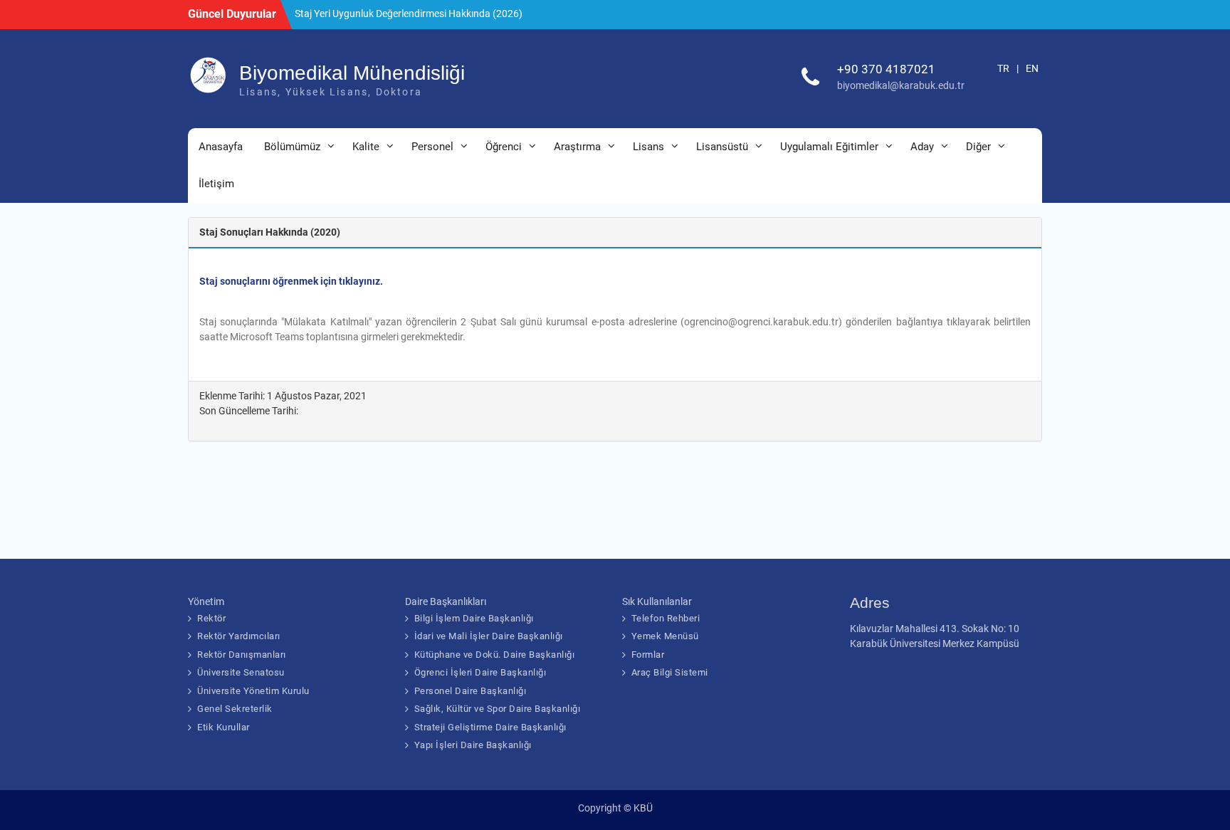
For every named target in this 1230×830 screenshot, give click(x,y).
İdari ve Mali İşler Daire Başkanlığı (488, 636)
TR (1003, 68)
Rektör (211, 618)
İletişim (216, 183)
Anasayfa (221, 146)
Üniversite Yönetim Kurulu (253, 690)
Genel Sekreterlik (235, 708)
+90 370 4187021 (886, 69)
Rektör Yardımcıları (238, 636)
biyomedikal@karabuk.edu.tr (900, 85)
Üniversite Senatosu (241, 672)
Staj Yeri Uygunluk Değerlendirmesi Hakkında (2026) (408, 13)
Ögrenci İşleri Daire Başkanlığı (480, 672)
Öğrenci (503, 146)
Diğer (978, 146)
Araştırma (577, 146)
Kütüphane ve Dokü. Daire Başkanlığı (494, 654)
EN (1032, 68)
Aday (922, 146)
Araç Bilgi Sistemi (669, 672)
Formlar (648, 654)
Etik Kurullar (223, 727)
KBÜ (643, 808)
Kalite (365, 146)
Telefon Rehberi (665, 618)
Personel (432, 146)
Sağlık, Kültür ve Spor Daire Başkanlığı (497, 708)
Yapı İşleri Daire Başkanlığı (473, 745)
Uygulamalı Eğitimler (829, 146)
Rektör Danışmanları (241, 654)
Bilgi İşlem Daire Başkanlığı (474, 618)
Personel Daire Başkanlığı (470, 690)
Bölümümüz (292, 146)
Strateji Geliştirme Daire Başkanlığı (490, 727)
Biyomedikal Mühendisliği (352, 73)
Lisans (648, 146)
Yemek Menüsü (665, 636)
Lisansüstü (722, 146)
